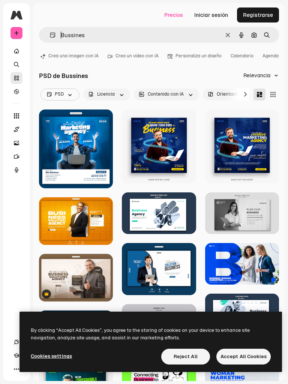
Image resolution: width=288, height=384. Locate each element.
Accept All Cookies (243, 356)
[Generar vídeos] (16, 156)
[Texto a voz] (16, 170)
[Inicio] (16, 51)
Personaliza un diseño (199, 56)
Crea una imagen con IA (73, 56)
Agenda (270, 56)
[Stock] (16, 78)
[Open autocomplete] (49, 35)
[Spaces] (16, 129)
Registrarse (258, 15)
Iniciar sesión (211, 15)
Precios (173, 15)
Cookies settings (51, 356)
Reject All (186, 356)
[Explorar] (16, 92)
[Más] (16, 369)
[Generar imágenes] (16, 143)
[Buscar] (16, 64)
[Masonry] (260, 94)
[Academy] (16, 356)
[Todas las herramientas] (16, 116)
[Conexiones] (16, 342)
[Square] (273, 94)
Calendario (242, 56)
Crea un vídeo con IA (137, 56)
